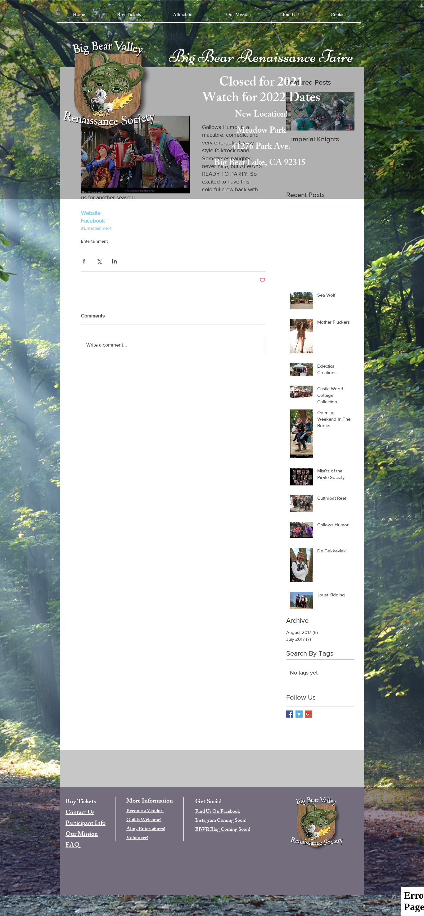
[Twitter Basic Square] (299, 714)
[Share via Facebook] (84, 261)
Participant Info (85, 823)
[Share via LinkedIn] (114, 261)
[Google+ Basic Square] (308, 714)
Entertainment (94, 241)
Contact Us (79, 813)
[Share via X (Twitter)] (99, 261)
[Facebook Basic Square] (289, 714)
